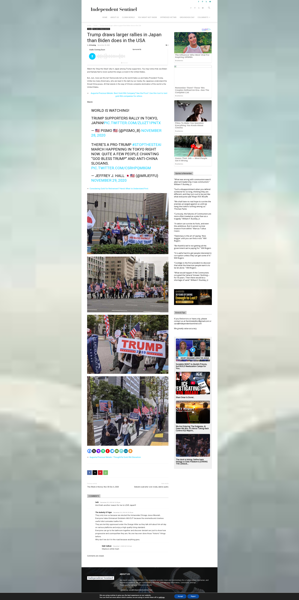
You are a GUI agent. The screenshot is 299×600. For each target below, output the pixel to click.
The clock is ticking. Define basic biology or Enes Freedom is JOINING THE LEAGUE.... (192, 461)
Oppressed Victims (168, 17)
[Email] (117, 451)
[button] (209, 8)
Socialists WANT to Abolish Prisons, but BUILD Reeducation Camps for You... (191, 366)
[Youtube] (210, 1)
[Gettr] (108, 451)
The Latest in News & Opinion (101, 29)
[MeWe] (126, 451)
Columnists (203, 17)
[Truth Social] (98, 451)
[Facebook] (198, 1)
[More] (130, 451)
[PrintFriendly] (121, 451)
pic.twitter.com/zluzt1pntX (132, 123)
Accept (180, 596)
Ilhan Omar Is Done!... (185, 397)
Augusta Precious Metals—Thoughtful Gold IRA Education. (115, 457)
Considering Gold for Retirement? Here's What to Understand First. (119, 188)
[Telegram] (112, 451)
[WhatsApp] (105, 472)
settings (162, 597)
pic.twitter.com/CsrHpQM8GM (121, 168)
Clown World (128, 17)
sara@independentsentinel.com (140, 590)
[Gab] (103, 451)
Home (104, 17)
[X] (206, 1)
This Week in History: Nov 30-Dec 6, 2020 (103, 487)
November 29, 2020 (109, 180)
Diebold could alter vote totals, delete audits (151, 487)
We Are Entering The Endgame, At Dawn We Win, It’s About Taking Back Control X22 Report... (192, 428)
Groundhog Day (187, 17)
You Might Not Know (147, 17)
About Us (114, 17)
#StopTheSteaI (146, 144)
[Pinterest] (202, 1)
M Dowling (92, 45)
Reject (193, 596)
